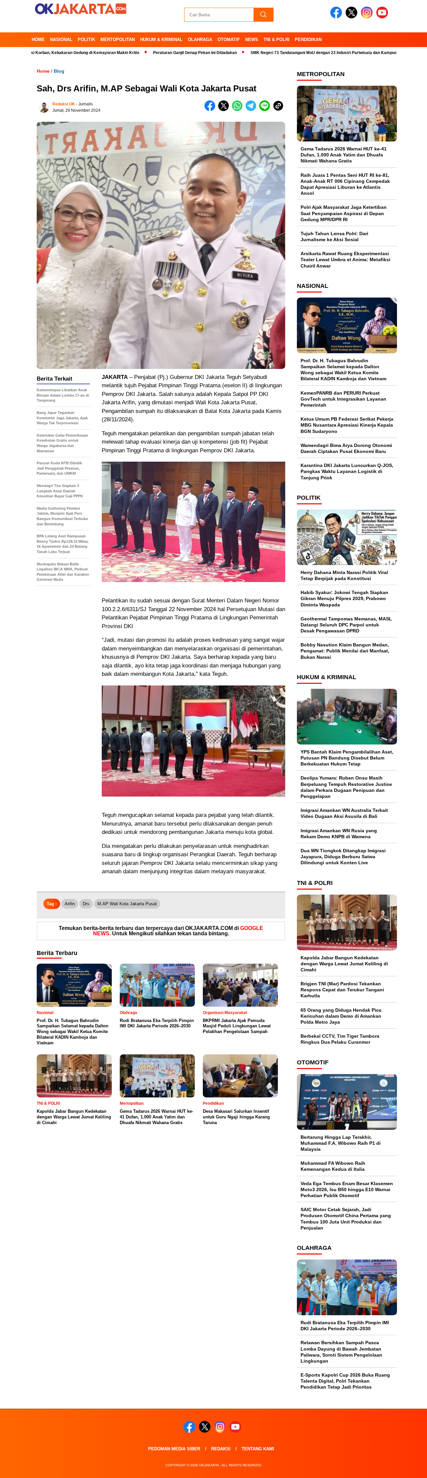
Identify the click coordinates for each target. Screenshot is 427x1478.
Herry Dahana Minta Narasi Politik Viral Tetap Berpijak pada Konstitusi (344, 575)
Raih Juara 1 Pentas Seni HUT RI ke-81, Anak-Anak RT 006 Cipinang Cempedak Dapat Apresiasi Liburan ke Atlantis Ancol (345, 184)
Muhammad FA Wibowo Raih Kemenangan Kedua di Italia (333, 1166)
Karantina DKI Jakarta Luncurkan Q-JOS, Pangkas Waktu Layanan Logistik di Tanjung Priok (347, 471)
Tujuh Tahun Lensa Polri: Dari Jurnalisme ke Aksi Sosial (334, 236)
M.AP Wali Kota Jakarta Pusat (127, 903)
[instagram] (368, 16)
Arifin (70, 903)
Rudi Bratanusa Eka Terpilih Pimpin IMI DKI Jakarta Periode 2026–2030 (345, 1325)
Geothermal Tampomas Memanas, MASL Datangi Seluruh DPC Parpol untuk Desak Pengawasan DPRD (346, 624)
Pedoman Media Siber (174, 1448)
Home (38, 39)
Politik (86, 39)
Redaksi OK (63, 104)
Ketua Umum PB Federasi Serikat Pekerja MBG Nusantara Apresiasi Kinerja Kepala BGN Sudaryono (347, 425)
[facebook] (337, 16)
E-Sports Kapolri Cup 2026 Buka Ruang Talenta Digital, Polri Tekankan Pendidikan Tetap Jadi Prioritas (345, 1381)
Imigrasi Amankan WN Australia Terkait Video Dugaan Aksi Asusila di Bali (344, 813)
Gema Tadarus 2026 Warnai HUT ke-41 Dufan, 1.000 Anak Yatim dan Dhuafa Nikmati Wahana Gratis (344, 154)
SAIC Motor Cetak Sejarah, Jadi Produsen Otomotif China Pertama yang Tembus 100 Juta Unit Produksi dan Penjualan (346, 1218)
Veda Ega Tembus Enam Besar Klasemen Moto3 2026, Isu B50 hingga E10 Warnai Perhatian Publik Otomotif (347, 1189)
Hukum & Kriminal (161, 39)
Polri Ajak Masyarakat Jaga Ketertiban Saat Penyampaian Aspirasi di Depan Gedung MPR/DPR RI (344, 213)
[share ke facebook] (211, 109)
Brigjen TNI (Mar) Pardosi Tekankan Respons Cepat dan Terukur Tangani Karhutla (342, 989)
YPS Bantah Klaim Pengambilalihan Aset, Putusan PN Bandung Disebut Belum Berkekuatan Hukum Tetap (347, 758)
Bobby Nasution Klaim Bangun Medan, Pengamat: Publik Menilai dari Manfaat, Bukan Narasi (345, 650)
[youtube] (383, 16)
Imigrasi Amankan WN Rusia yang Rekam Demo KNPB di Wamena (339, 833)
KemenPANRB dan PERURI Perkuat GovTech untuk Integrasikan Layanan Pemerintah (343, 399)
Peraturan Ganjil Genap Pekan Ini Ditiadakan (150, 52)
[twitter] (353, 16)
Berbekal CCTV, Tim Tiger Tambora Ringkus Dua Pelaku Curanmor (340, 1039)
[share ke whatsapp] (239, 109)
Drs (86, 903)
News (251, 39)
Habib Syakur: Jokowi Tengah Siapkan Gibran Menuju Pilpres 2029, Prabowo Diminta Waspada (344, 598)
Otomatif (229, 39)
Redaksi (221, 1448)
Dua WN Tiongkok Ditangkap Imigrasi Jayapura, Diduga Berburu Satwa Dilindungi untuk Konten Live (343, 856)
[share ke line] (266, 109)
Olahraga (200, 39)
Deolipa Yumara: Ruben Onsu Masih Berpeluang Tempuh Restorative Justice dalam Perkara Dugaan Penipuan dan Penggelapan (346, 787)
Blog (59, 71)
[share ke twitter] (225, 109)
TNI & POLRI (277, 39)
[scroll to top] (408, 1467)
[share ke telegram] (252, 109)
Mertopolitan (117, 39)
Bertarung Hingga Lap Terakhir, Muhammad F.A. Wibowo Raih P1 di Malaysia (341, 1143)
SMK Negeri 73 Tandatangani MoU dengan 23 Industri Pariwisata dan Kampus (278, 52)
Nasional (61, 39)
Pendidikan (308, 39)
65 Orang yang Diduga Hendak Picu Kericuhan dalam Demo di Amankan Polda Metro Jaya (341, 1016)
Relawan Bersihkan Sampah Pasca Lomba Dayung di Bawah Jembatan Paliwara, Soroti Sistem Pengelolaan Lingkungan (341, 1352)
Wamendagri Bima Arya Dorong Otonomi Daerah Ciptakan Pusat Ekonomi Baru (346, 448)
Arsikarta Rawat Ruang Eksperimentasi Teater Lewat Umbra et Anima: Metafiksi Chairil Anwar (345, 259)
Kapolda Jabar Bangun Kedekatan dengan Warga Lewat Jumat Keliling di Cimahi (344, 963)
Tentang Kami (258, 1448)
